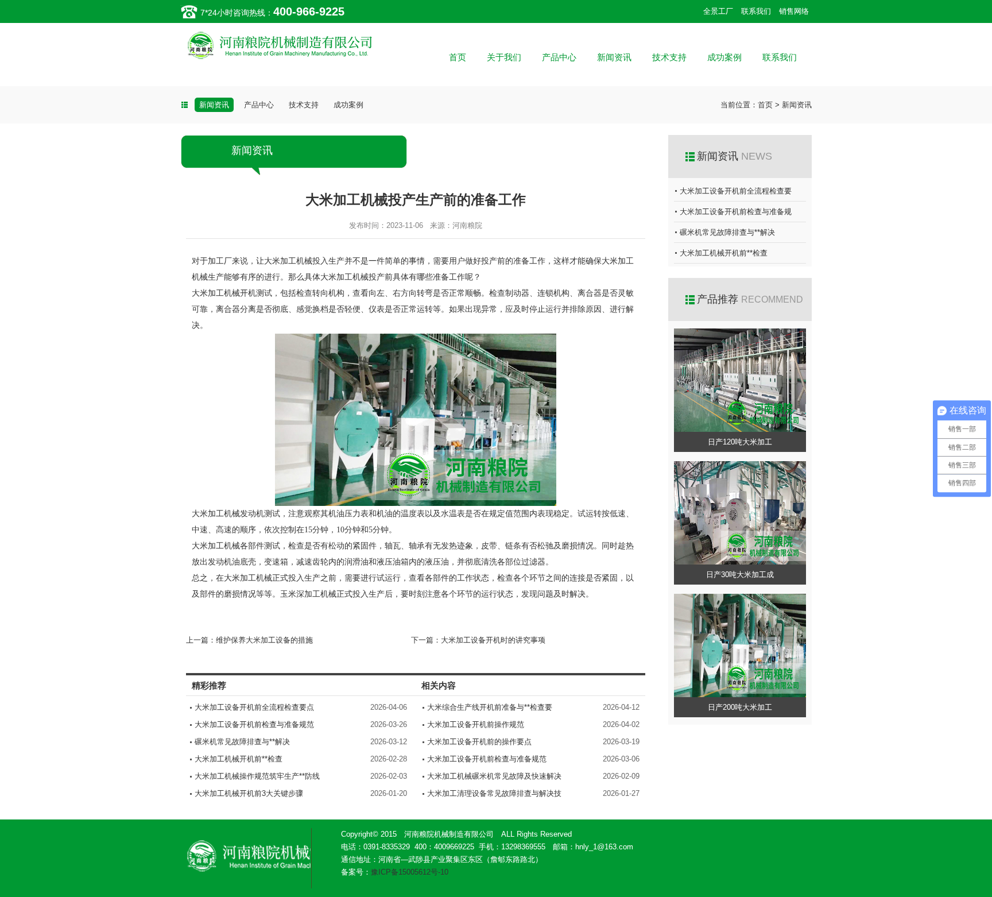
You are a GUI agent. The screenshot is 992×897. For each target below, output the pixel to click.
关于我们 (504, 57)
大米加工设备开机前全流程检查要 (736, 191)
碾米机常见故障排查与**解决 (242, 741)
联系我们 (756, 11)
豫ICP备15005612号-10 (409, 872)
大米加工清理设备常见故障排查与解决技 (494, 793)
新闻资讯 (614, 57)
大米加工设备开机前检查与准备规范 (254, 724)
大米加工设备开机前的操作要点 (479, 741)
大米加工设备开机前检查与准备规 (736, 211)
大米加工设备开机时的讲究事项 (493, 640)
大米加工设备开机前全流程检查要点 (254, 707)
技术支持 (669, 57)
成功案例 (724, 57)
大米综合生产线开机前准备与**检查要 (489, 707)
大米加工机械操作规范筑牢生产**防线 (257, 776)
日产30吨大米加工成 (740, 574)
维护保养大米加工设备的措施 (264, 640)
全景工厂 (718, 11)
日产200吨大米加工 (740, 707)
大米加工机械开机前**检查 (238, 759)
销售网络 (794, 11)
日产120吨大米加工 (740, 442)
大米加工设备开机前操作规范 (475, 724)
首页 (457, 57)
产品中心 (559, 57)
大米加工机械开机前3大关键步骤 (249, 793)
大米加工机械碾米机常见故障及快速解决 (494, 776)
